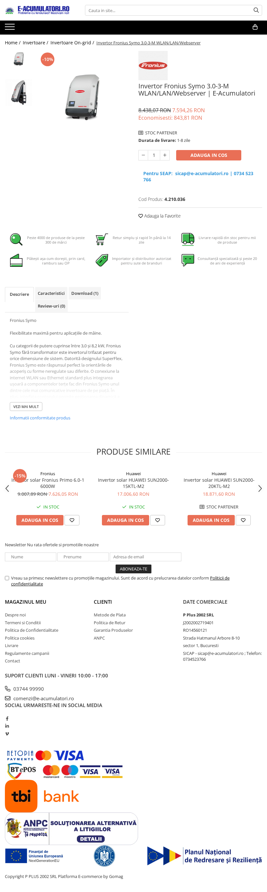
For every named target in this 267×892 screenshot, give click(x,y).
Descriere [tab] (19, 294)
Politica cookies (20, 638)
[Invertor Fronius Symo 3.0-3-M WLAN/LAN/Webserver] (82, 97)
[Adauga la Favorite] (71, 520)
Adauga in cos (208, 155)
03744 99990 (28, 689)
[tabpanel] (82, 97)
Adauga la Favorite (162, 216)
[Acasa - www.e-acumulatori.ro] (37, 10)
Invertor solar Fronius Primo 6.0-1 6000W (47, 483)
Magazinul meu (25, 601)
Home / (13, 42)
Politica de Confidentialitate (31, 630)
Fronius (47, 473)
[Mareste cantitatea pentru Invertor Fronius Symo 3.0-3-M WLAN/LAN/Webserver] (165, 155)
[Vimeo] (7, 734)
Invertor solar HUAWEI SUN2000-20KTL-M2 (219, 483)
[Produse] (10, 29)
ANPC (99, 638)
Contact (12, 661)
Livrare (11, 645)
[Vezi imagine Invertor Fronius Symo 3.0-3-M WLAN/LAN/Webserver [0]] (18, 59)
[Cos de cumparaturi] (255, 27)
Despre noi (15, 615)
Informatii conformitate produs (40, 418)
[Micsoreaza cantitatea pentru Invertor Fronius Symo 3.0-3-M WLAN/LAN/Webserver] (143, 155)
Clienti (103, 601)
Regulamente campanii (27, 653)
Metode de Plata (110, 615)
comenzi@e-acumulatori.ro (43, 698)
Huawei (133, 473)
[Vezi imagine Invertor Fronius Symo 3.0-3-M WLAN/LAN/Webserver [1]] (18, 92)
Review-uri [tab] (51, 306)
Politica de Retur (109, 623)
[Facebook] (7, 718)
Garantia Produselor (113, 630)
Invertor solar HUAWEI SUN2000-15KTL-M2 (133, 483)
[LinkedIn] (7, 726)
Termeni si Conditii (23, 623)
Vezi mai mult (26, 406)
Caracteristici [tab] (51, 293)
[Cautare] (256, 10)
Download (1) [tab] (84, 293)
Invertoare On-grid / (72, 42)
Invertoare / (36, 42)
